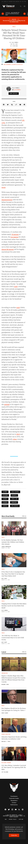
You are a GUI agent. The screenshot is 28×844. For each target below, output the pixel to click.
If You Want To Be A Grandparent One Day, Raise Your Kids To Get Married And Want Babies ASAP (13, 574)
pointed (6, 404)
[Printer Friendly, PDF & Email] (24, 105)
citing (15, 439)
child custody (15, 492)
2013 (18, 434)
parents (5, 506)
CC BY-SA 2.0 (19, 64)
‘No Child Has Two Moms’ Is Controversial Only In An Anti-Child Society (13, 638)
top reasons (14, 237)
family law (14, 499)
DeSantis (14, 495)
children (5, 495)
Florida (5, 502)
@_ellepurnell (17, 89)
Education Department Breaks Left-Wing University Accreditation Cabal (14, 738)
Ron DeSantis (15, 506)
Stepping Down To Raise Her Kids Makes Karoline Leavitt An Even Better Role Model (14, 606)
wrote (3, 187)
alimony (5, 492)
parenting (14, 502)
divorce (5, 499)
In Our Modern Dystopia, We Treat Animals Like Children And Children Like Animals (13, 542)
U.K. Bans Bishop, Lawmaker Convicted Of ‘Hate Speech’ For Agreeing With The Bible (14, 767)
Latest (4, 652)
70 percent (15, 234)
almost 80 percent (8, 249)
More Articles (13, 93)
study (16, 286)
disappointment (7, 200)
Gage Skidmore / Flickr (9, 64)
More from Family (8, 516)
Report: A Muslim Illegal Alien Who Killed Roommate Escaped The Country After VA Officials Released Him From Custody (13, 679)
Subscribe (14, 835)
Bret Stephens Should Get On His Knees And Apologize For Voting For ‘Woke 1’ (14, 709)
